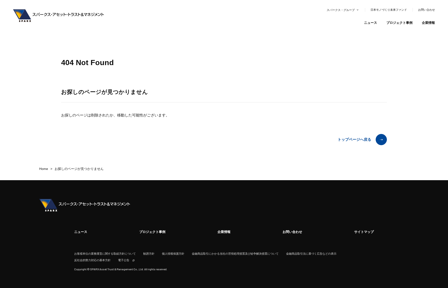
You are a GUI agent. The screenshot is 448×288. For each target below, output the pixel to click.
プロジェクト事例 (399, 23)
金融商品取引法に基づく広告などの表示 (311, 253)
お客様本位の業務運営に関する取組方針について (105, 253)
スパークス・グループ (341, 10)
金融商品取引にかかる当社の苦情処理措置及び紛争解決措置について (235, 253)
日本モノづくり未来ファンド (389, 9)
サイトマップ (364, 232)
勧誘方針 (148, 253)
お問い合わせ (426, 9)
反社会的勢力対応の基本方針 (92, 260)
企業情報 (428, 23)
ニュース (370, 23)
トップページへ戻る (354, 139)
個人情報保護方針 (173, 253)
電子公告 (123, 260)
